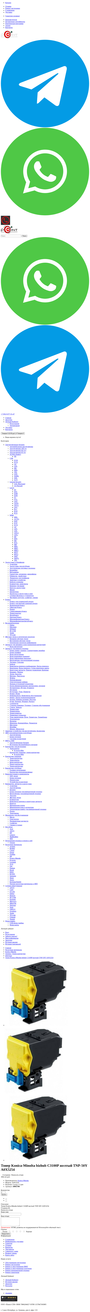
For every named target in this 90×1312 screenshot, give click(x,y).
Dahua (12, 625)
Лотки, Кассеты (16, 674)
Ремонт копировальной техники (17, 1270)
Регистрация (14, 424)
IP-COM (13, 631)
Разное (12, 609)
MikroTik (13, 903)
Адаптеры (13, 564)
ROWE (12, 874)
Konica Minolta (15, 858)
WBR (12, 515)
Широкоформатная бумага (19, 619)
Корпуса (13, 803)
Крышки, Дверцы (16, 672)
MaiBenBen (14, 837)
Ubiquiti (12, 917)
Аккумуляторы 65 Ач (18, 452)
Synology (13, 911)
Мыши (12, 590)
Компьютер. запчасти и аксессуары (18, 784)
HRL (16, 470)
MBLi (16, 550)
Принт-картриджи (16, 764)
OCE (11, 864)
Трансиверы (14, 813)
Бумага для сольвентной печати (21, 601)
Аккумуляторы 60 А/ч (18, 450)
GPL (15, 466)
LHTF (16, 503)
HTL (16, 543)
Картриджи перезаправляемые (21, 772)
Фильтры (13, 721)
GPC (16, 529)
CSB (11, 458)
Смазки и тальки (16, 825)
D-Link (12, 892)
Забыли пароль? (11, 936)
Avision (12, 846)
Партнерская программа (14, 24)
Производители (11, 20)
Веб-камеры (14, 572)
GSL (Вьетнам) (19, 484)
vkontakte (8, 1293)
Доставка (8, 12)
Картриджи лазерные (13, 756)
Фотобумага (14, 615)
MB (15, 545)
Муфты (12, 678)
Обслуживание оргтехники (15, 1263)
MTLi (16, 554)
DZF (15, 521)
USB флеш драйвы (17, 923)
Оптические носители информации (23, 643)
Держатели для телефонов (19, 578)
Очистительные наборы (19, 682)
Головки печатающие (18, 770)
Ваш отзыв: (5, 1216)
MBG (16, 548)
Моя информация (11, 938)
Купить (4, 1194)
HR (15, 468)
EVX (16, 462)
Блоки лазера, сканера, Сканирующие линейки (27, 650)
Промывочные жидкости (19, 821)
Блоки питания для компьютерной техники (26, 792)
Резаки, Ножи (15, 694)
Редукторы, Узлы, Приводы (20, 692)
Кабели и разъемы (16, 582)
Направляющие (15, 680)
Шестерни (13, 725)
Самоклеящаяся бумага (18, 611)
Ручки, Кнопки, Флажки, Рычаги (22, 701)
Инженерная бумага (17, 605)
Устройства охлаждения (19, 782)
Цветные (8, 956)
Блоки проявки (15, 652)
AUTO (16, 519)
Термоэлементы (16, 713)
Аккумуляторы (15, 735)
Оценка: (4, 1229)
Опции (12, 843)
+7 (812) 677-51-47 (8, 414)
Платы (12, 811)
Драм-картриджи (16, 758)
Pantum (12, 868)
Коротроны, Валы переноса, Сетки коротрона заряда (29, 668)
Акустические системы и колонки (22, 568)
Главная (8, 948)
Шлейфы (13, 727)
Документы (9, 1249)
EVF (15, 523)
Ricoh (12, 870)
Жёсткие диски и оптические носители (20, 637)
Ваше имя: (5, 1212)
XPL (15, 478)
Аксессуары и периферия (14, 562)
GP (15, 464)
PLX (15, 513)
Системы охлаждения (18, 739)
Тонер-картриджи (16, 766)
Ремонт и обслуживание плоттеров (18, 1268)
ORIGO (12, 909)
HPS (15, 539)
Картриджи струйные (13, 768)
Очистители (14, 819)
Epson (12, 852)
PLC (15, 509)
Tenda (12, 633)
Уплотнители (15, 719)
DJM (16, 494)
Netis (11, 907)
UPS (15, 474)
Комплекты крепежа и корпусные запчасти (26, 801)
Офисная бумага (16, 607)
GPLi (16, 535)
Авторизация (15, 426)
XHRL (16, 476)
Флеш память (10, 921)
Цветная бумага (15, 617)
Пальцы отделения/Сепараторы (21, 684)
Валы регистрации (17, 654)
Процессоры (14, 780)
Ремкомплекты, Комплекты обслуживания (25, 696)
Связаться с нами (11, 1251)
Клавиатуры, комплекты (19, 584)
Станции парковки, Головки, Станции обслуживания (30, 705)
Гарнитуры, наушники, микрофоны (23, 574)
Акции (7, 25)
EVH (16, 460)
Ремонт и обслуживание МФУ (16, 1266)
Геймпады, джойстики (18, 576)
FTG (15, 499)
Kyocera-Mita (19, 750)
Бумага (8, 599)
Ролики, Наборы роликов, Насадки (23, 699)
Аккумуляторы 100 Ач (18, 448)
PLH (15, 511)
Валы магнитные (16, 647)
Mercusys (13, 901)
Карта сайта (9, 1255)
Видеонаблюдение (12, 623)
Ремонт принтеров (12, 1272)
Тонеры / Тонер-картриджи (15, 954)
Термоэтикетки (15, 613)
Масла (12, 817)
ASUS (12, 831)
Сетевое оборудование (13, 886)
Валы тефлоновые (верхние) (20, 658)
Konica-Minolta (23, 1181)
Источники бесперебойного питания (23, 745)
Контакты (9, 27)
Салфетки (13, 823)
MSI (11, 839)
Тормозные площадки (18, 715)
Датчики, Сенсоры (17, 662)
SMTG (16, 558)
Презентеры (14, 592)
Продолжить (6, 1234)
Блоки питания (15, 737)
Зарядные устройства (18, 580)
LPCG (16, 505)
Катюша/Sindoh (15, 882)
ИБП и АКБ (9, 741)
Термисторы (14, 709)
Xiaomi (12, 919)
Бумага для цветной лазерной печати (23, 603)
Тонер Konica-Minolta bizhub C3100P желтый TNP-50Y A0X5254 (29, 958)
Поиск (24, 236)
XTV (16, 480)
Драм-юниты (14, 748)
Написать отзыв (17, 1175)
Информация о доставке (14, 1241)
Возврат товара (11, 1253)
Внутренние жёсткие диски (20, 641)
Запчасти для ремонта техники (16, 648)
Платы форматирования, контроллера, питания (27, 686)
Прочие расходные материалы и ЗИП (24, 884)
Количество (5, 1190)
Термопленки (15, 711)
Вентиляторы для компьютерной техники (25, 794)
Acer (11, 829)
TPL (15, 472)
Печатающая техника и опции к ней (18, 841)
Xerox (12, 880)
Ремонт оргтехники (12, 8)
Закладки (8, 940)
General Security (15, 482)
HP (15, 537)
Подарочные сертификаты (15, 22)
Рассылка (8, 1286)
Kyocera (13, 860)
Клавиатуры (14, 799)
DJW (16, 496)
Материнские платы (17, 805)
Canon (12, 850)
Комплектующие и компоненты (17, 774)
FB (15, 456)
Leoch (12, 488)
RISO (12, 872)
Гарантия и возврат (12, 16)
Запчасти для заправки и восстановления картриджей (25, 645)
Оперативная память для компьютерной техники (28, 809)
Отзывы (8, 6)
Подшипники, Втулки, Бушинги (22, 688)
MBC (16, 547)
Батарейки (13, 570)
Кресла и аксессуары (17, 588)
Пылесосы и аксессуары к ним (21, 594)
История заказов (11, 942)
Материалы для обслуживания (16, 815)
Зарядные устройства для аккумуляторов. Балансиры (25, 731)
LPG (15, 507)
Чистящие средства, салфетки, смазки (24, 597)
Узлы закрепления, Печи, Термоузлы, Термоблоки (28, 717)
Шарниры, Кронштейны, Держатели (23, 723)
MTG (16, 552)
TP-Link (13, 635)
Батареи (13, 790)
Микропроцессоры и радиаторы (22, 807)
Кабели (12, 664)
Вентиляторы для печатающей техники (24, 660)
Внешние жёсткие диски (19, 639)
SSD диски (14, 776)
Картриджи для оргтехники (15, 746)
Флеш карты (14, 925)
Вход (7, 932)
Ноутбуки (9, 827)
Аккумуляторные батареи (14, 445)
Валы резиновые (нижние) (20, 656)
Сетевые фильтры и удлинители (22, 596)
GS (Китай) (18, 486)
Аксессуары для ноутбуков (20, 566)
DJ (15, 490)
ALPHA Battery (15, 454)
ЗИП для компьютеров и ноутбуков (18, 733)
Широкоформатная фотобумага (21, 621)
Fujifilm (12, 854)
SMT (16, 556)
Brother (12, 848)
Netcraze (13, 905)
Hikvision (13, 627)
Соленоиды (14, 703)
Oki (11, 866)
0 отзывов (6, 1175)
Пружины (13, 690)
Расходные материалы (13, 845)
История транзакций (13, 944)
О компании (9, 10)
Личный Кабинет (11, 1280)
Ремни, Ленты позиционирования (22, 697)
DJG (15, 492)
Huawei (12, 895)
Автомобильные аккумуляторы (21, 447)
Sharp (12, 878)
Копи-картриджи (16, 762)
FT (15, 498)
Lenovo (12, 835)
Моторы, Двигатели (17, 676)
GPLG (16, 533)
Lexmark (13, 862)
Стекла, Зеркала (16, 707)
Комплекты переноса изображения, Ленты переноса (29, 666)
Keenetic (13, 899)
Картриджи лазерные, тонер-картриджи (25, 752)
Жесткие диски (15, 797)
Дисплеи (13, 796)
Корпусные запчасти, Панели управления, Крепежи (29, 670)
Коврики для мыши (17, 586)
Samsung (13, 876)
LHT (16, 501)
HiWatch (13, 629)
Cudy (12, 890)
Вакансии (9, 1247)
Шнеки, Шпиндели (17, 729)
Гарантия (8, 1243)
